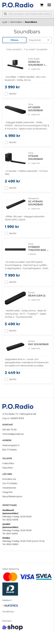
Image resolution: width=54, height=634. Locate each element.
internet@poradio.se (13, 434)
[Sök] (5, 13)
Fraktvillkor (8, 463)
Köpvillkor (7, 467)
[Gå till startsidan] (17, 5)
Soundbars (31, 22)
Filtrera (14, 40)
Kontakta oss (9, 479)
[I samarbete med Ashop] (12, 627)
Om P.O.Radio (9, 483)
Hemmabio (16, 22)
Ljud (4, 22)
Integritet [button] (7, 492)
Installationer (9, 487)
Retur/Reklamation (12, 496)
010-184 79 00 (9, 429)
